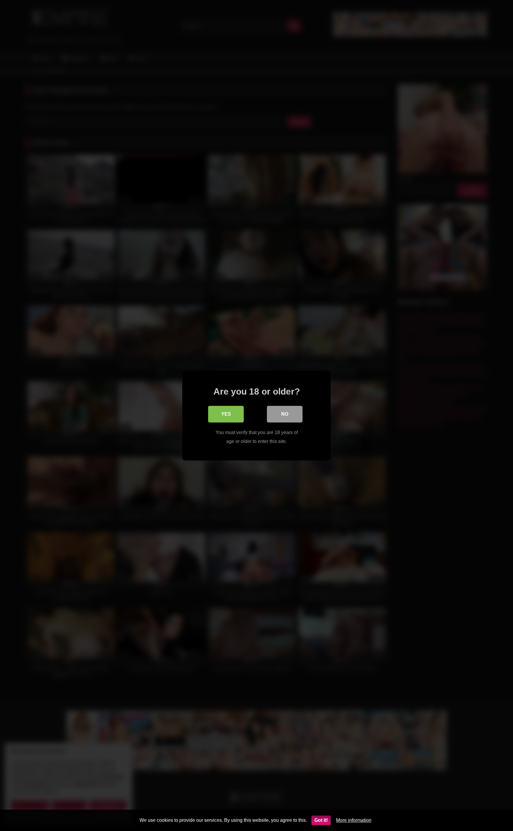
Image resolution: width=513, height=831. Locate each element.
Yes (226, 414)
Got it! (321, 820)
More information (353, 820)
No (284, 414)
